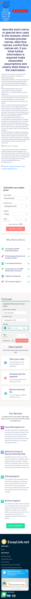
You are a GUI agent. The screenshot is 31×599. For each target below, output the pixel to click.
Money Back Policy (6, 559)
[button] (4, 594)
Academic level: (7, 316)
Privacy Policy (5, 562)
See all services (15, 526)
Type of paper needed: (9, 309)
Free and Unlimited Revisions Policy (11, 567)
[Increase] (25, 219)
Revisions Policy (6, 556)
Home (3, 549)
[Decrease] (17, 219)
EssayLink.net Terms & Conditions (10, 564)
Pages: (5, 334)
